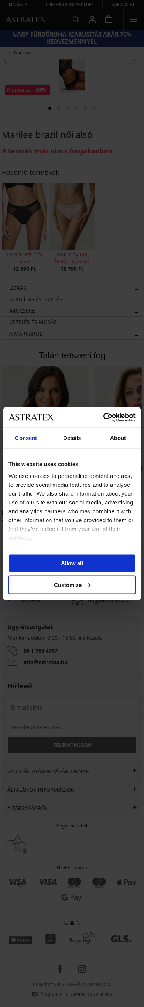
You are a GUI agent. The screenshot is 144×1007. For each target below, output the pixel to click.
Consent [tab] (26, 438)
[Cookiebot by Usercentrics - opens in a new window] (104, 417)
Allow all (72, 563)
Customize (68, 584)
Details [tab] (72, 438)
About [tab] (118, 438)
